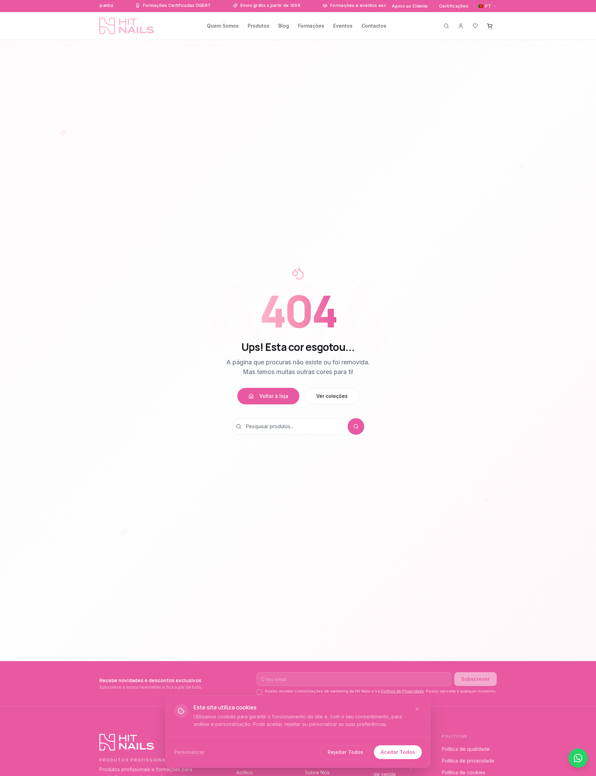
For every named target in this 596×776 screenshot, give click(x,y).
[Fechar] (417, 709)
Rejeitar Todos (345, 752)
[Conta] (461, 26)
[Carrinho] (490, 26)
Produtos (258, 26)
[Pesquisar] (446, 26)
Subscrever (475, 679)
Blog (283, 26)
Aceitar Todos (398, 752)
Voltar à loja (273, 396)
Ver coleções (332, 396)
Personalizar (189, 752)
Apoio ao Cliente (410, 6)
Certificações (453, 6)
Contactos (373, 26)
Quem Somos (223, 26)
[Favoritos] (475, 26)
